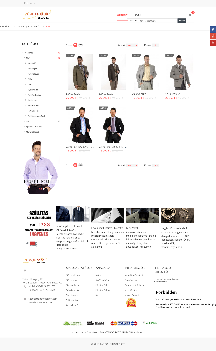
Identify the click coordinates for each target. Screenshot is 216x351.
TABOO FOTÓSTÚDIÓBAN (120, 332)
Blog (97, 295)
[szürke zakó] (113, 125)
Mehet (182, 20)
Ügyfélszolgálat (102, 280)
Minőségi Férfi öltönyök (69, 226)
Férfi (36, 26)
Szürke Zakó (172, 94)
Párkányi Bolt (101, 285)
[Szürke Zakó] (179, 72)
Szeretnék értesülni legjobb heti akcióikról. (166, 280)
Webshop (22, 26)
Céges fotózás (72, 305)
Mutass (147, 45)
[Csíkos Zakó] (146, 72)
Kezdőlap (5, 26)
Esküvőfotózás (72, 300)
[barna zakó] (80, 125)
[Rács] (75, 45)
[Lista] (80, 45)
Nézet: (69, 45)
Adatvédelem (131, 280)
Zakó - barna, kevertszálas (82, 146)
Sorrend (121, 45)
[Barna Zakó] (80, 72)
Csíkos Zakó (139, 94)
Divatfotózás (72, 295)
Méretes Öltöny (73, 275)
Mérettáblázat (131, 290)
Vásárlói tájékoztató (134, 275)
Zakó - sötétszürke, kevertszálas (119, 146)
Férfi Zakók (132, 228)
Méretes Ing (71, 280)
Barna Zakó (73, 94)
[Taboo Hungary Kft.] (42, 14)
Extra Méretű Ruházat (134, 285)
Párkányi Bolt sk (103, 290)
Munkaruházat (72, 285)
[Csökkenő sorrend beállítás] (138, 45)
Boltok (98, 275)
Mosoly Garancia (132, 295)
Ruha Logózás (72, 290)
